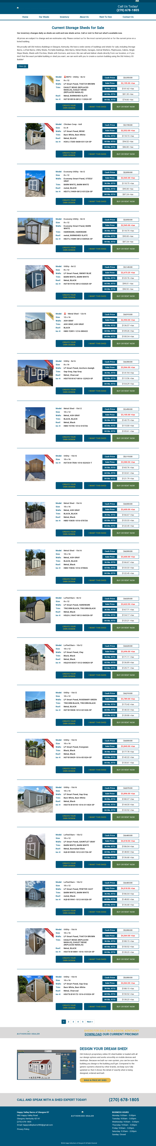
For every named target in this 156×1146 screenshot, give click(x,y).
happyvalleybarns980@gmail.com (38, 1125)
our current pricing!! (111, 1034)
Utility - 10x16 (70, 456)
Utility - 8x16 (70, 361)
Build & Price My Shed (95, 1080)
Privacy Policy (23, 1129)
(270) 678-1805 (128, 10)
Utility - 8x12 (70, 266)
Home (25, 17)
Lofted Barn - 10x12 (73, 645)
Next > (90, 1022)
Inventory (64, 17)
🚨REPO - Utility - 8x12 (74, 77)
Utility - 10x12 (70, 692)
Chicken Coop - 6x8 (73, 124)
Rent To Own (106, 17)
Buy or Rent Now (126, 107)
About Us (84, 17)
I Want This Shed (97, 107)
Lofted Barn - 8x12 (72, 598)
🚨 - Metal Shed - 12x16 (75, 314)
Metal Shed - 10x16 (73, 503)
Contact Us (128, 17)
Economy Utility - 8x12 (74, 171)
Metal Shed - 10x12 (73, 408)
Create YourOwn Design (69, 106)
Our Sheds (44, 17)
